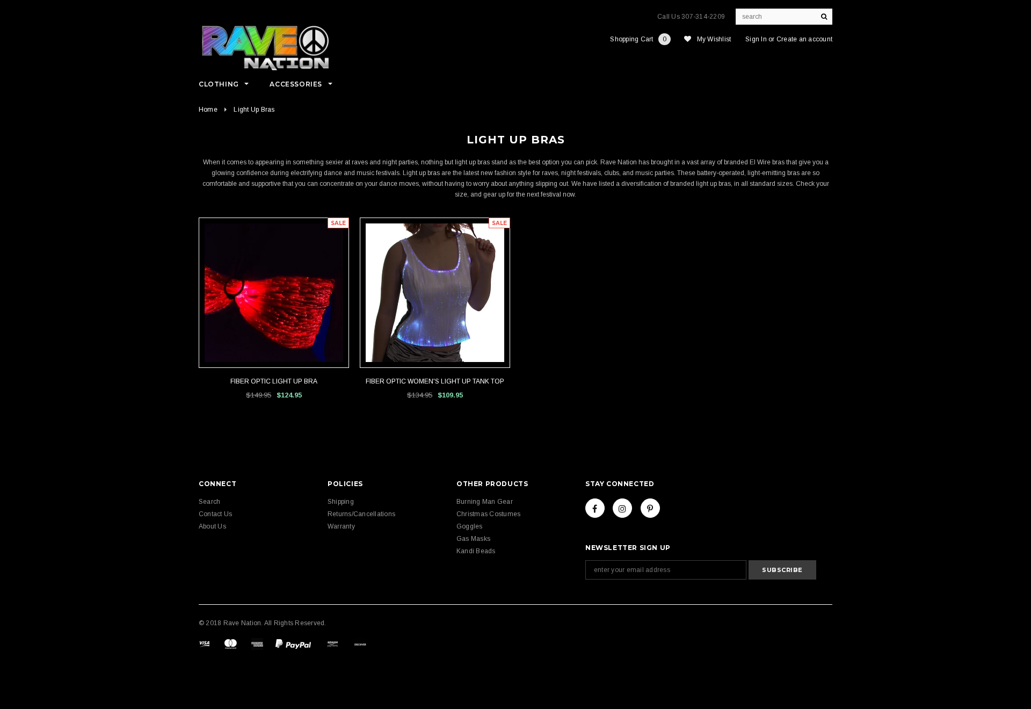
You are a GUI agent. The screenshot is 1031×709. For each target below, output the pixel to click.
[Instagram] (622, 508)
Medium (261, 343)
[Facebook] (595, 508)
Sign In (756, 39)
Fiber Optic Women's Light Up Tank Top (435, 381)
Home (208, 109)
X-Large (286, 343)
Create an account (804, 39)
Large (435, 343)
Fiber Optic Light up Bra (273, 381)
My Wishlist (714, 39)
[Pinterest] (650, 508)
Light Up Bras (254, 109)
